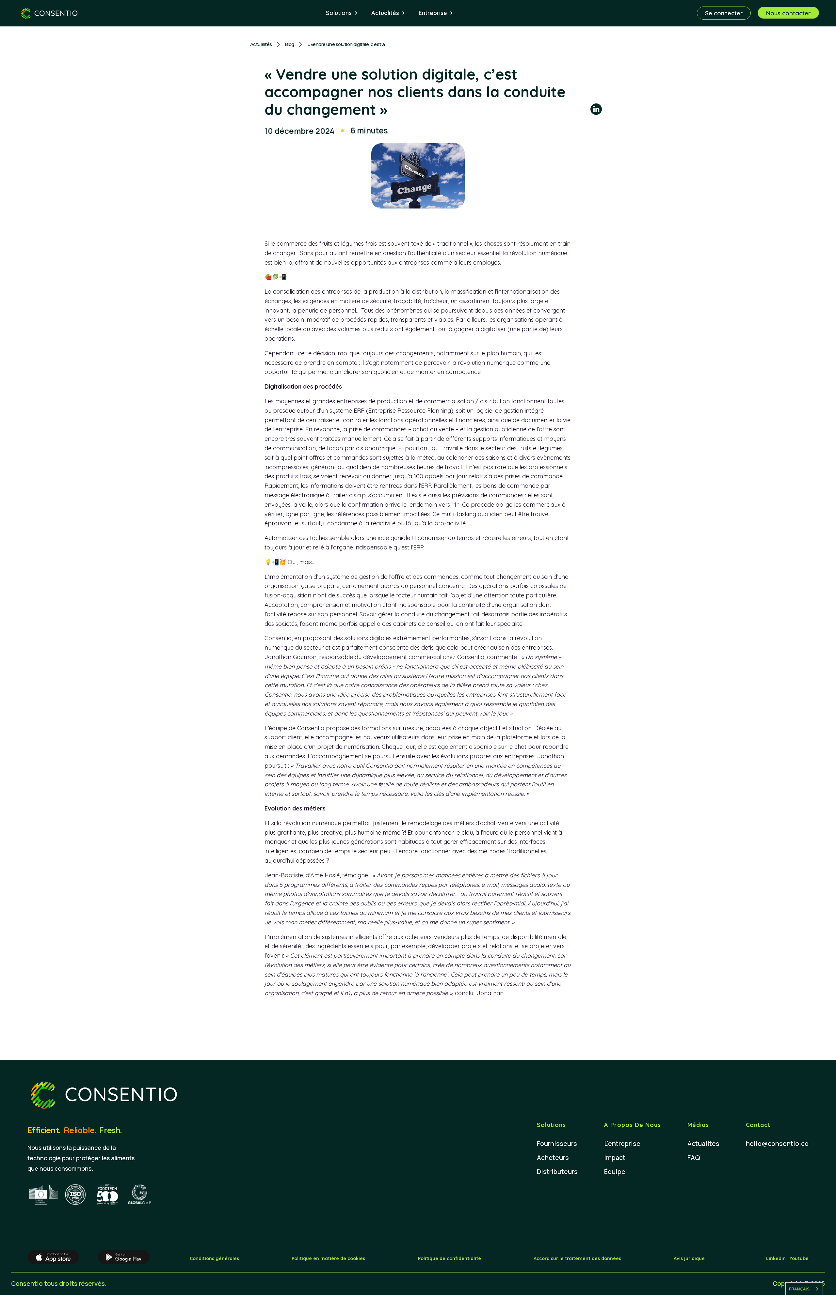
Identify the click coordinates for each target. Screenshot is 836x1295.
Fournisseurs (557, 1143)
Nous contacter (788, 13)
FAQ (693, 1157)
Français (799, 1288)
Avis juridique (689, 1258)
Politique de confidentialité (449, 1258)
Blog (289, 44)
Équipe (614, 1171)
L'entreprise (622, 1143)
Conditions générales (214, 1258)
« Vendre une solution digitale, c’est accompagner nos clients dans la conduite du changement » (348, 44)
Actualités (261, 44)
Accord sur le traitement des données (577, 1258)
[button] (342, 13)
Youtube (799, 1258)
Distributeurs (557, 1171)
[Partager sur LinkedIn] (596, 110)
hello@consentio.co (777, 1143)
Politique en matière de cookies (328, 1258)
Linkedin (776, 1258)
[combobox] (804, 1288)
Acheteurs (553, 1157)
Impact (614, 1157)
